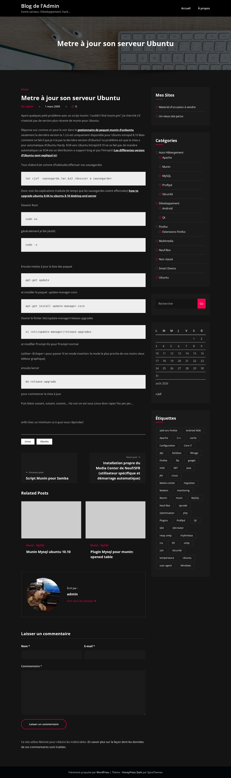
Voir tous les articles (80, 601)
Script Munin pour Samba (47, 478)
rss (161, 543)
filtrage (194, 453)
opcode (183, 505)
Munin (25, 89)
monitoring (183, 490)
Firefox (163, 227)
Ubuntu (44, 441)
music (179, 497)
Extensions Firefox (174, 232)
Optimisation (167, 513)
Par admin (27, 106)
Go (201, 303)
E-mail (89, 646)
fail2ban (176, 453)
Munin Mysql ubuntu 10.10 (48, 551)
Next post (131, 457)
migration (189, 483)
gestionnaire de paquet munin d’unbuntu (106, 130)
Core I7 (188, 445)
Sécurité (167, 194)
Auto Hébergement (171, 152)
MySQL (40, 545)
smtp (187, 543)
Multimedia (166, 241)
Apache (167, 157)
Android (167, 208)
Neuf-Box (165, 250)
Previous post (36, 472)
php (185, 513)
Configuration (167, 445)
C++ (179, 437)
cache (193, 437)
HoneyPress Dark (132, 772)
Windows (186, 565)
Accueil (185, 8)
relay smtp (166, 535)
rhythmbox (186, 535)
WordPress (103, 772)
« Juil (158, 394)
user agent (166, 565)
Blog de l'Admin (40, 5)
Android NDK (193, 430)
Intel (162, 467)
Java (189, 467)
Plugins (164, 520)
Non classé (166, 259)
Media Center (167, 483)
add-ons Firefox (168, 430)
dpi (161, 453)
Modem (164, 490)
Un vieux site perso (171, 116)
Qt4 (162, 527)
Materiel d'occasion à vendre (177, 107)
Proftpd (167, 185)
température (167, 557)
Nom (25, 646)
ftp (177, 460)
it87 (176, 467)
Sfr (173, 543)
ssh (162, 550)
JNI (161, 475)
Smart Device (167, 268)
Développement (169, 203)
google (191, 460)
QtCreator (178, 527)
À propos (204, 8)
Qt (163, 217)
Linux (28, 441)
